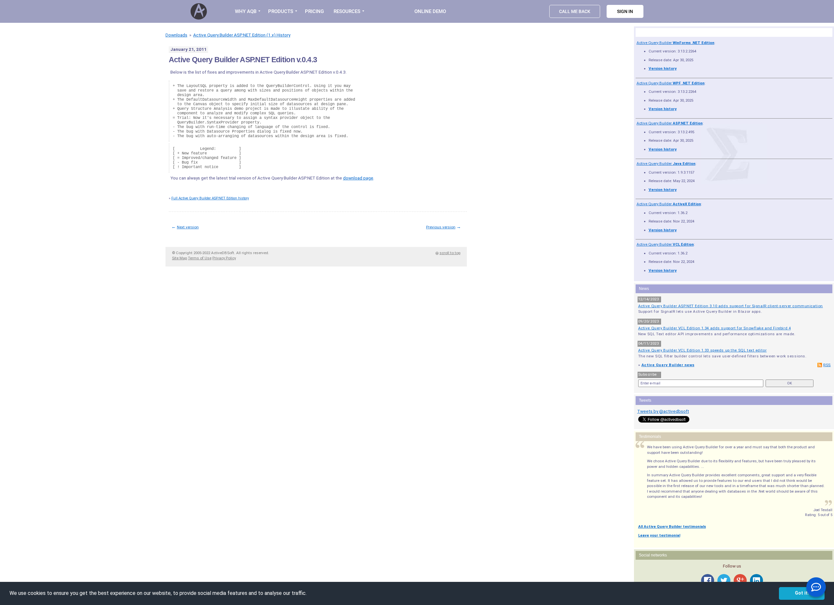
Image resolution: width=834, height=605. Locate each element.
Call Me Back (574, 11)
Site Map (179, 258)
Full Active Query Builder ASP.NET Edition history (210, 198)
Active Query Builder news (667, 365)
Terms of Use (199, 258)
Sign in (625, 11)
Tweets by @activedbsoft (663, 411)
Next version (188, 227)
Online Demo (430, 11)
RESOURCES (347, 11)
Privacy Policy (224, 258)
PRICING (314, 11)
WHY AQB (245, 11)
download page (358, 177)
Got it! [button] (802, 593)
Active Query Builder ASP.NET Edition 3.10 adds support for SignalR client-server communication (730, 306)
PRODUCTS (280, 11)
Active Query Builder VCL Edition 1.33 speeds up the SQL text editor (702, 350)
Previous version (440, 227)
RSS (827, 365)
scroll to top (449, 253)
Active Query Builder (675, 42)
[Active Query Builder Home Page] (200, 11)
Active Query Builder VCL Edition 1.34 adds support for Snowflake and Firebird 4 (714, 328)
